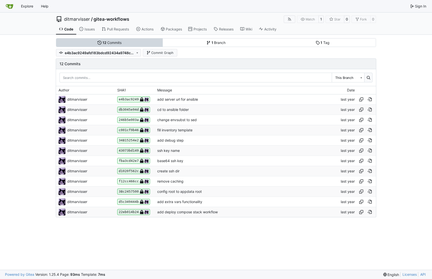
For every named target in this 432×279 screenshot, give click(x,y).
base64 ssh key (170, 161)
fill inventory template (174, 130)
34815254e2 (129, 140)
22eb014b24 (129, 212)
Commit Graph (162, 53)
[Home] (9, 6)
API (423, 274)
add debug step (170, 140)
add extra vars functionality (179, 202)
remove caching (170, 181)
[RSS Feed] (289, 19)
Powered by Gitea (19, 274)
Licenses (409, 274)
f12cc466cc (129, 181)
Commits (112, 42)
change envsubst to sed (177, 120)
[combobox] (348, 77)
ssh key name (168, 150)
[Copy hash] (361, 99)
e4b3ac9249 (129, 99)
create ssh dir (168, 171)
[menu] (391, 275)
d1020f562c (129, 171)
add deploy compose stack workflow (187, 212)
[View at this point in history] (370, 99)
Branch (219, 42)
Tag (325, 42)
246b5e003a (129, 120)
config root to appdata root (179, 191)
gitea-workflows (111, 19)
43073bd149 (129, 150)
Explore (27, 6)
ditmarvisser (77, 19)
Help (44, 6)
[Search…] (368, 77)
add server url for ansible (177, 99)
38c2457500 (129, 191)
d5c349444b (129, 202)
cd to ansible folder (173, 109)
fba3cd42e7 (129, 161)
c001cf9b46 (129, 130)
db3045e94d (129, 109)
